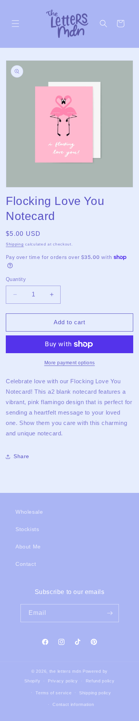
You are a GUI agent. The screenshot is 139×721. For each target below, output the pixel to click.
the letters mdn (65, 671)
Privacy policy (63, 681)
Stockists (27, 529)
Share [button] (21, 456)
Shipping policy (95, 693)
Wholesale (29, 512)
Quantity (16, 279)
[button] (15, 23)
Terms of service (53, 693)
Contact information (73, 704)
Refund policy (100, 681)
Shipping (15, 244)
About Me (28, 546)
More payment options (69, 363)
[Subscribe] (110, 613)
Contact (25, 564)
